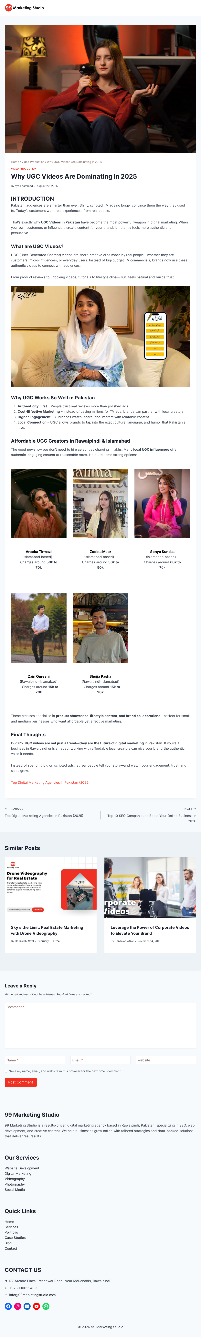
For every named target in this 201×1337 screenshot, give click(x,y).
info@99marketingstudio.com (32, 1295)
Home (9, 1222)
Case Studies (15, 1238)
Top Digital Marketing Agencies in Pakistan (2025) (50, 782)
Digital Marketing (18, 1174)
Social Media (15, 1190)
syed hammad (24, 185)
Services (11, 1227)
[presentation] (51, 887)
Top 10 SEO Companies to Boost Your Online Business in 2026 (151, 815)
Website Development (22, 1168)
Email (77, 1060)
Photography (15, 1184)
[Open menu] (192, 8)
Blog (8, 1243)
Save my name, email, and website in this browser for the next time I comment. (65, 1071)
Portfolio (11, 1232)
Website (143, 1060)
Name (12, 1060)
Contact (11, 1248)
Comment (15, 1007)
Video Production (24, 168)
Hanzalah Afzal (24, 941)
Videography (15, 1179)
